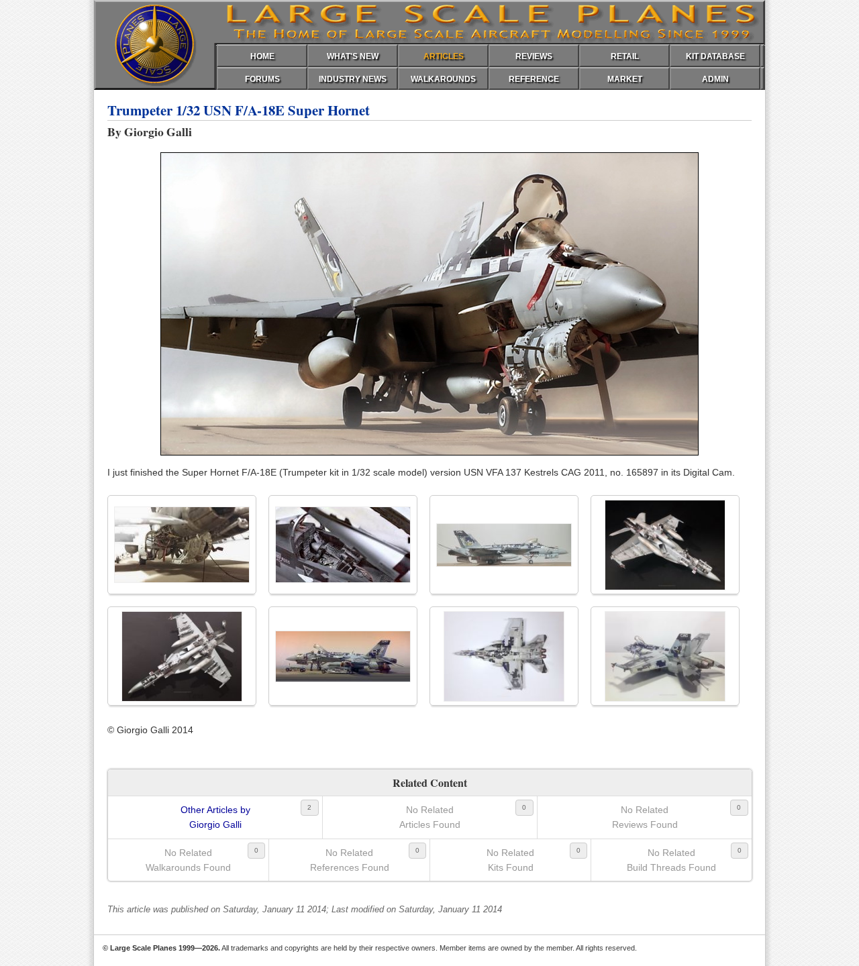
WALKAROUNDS (443, 79)
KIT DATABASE (715, 56)
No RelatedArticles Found (429, 817)
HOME (262, 56)
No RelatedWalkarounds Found (188, 860)
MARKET (624, 79)
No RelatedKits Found (510, 860)
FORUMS (262, 79)
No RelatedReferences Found (349, 860)
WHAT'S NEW (352, 56)
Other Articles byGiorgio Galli (215, 817)
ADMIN (715, 79)
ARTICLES (443, 56)
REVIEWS (533, 56)
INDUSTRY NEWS (353, 79)
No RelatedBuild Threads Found (671, 860)
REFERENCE (534, 79)
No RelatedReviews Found (645, 817)
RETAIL (625, 56)
